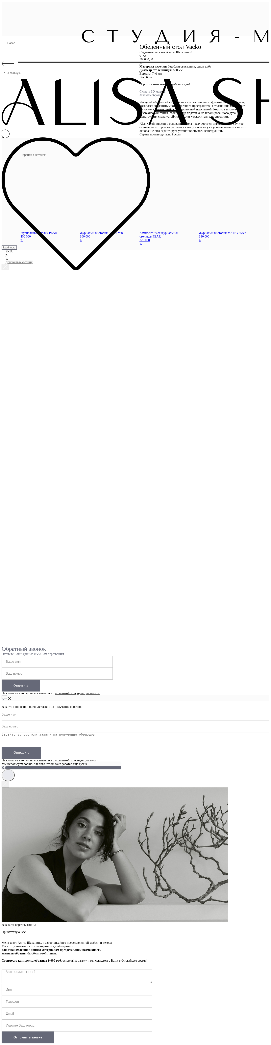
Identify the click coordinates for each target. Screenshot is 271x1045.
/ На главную (12, 72)
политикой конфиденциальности (77, 693)
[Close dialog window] (5, 267)
